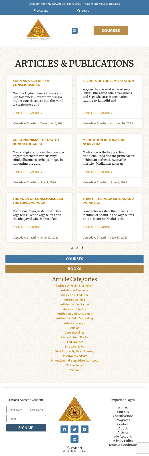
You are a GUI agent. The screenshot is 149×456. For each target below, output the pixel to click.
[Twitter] (74, 429)
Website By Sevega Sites (74, 451)
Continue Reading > (28, 112)
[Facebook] (64, 429)
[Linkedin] (74, 439)
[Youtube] (84, 429)
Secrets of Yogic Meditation (108, 80)
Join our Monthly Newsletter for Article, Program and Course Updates (74, 3)
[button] (75, 31)
